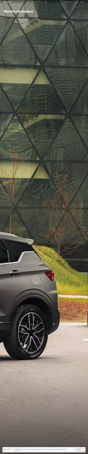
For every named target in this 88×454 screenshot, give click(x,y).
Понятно (79, 449)
